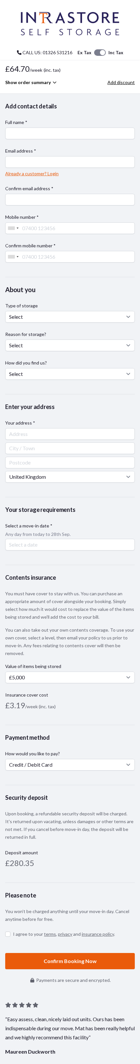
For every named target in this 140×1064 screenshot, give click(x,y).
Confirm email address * (29, 188)
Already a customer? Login (32, 173)
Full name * (16, 122)
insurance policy (98, 934)
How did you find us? (26, 362)
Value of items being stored (33, 666)
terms (50, 934)
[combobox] (13, 228)
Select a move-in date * (28, 525)
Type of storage (21, 305)
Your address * (20, 423)
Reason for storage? (25, 334)
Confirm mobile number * (30, 245)
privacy (65, 934)
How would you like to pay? (32, 753)
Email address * (20, 151)
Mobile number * (22, 217)
